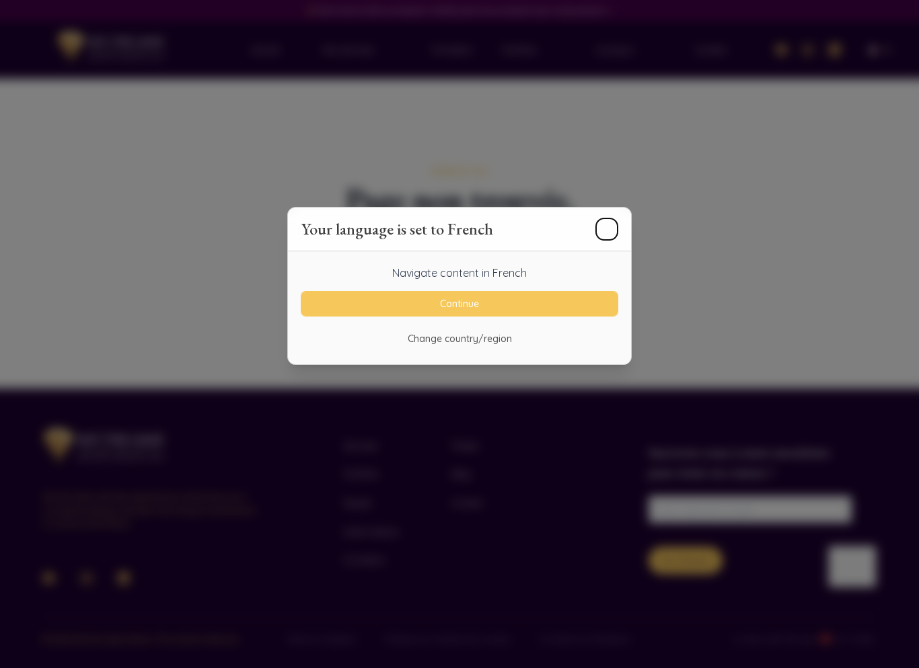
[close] (607, 229)
